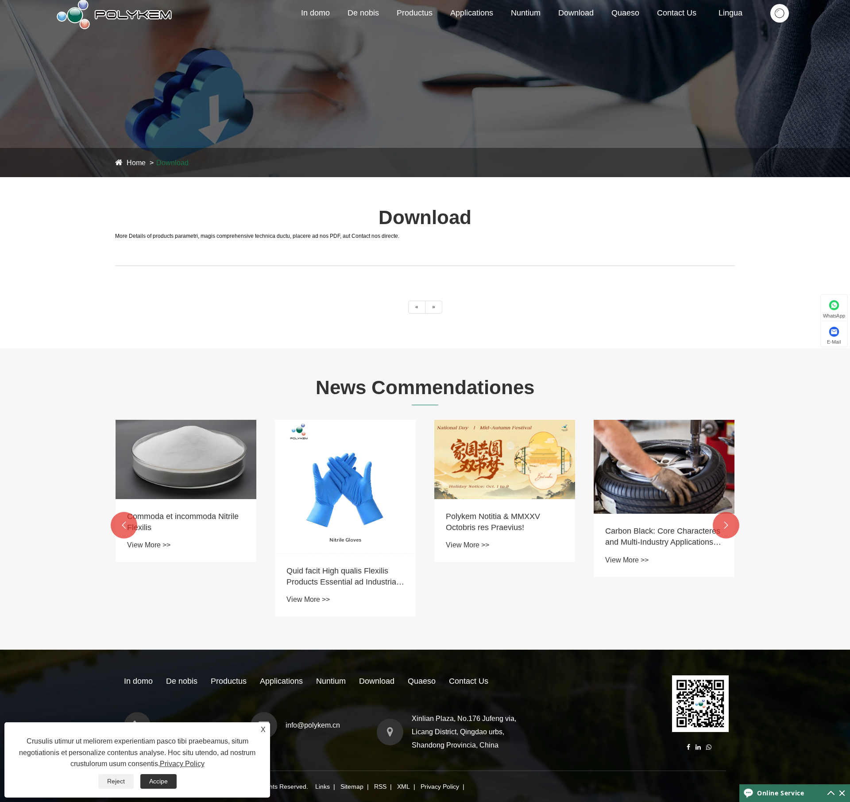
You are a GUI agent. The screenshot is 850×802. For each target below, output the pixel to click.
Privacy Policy (440, 786)
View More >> (148, 599)
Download (576, 12)
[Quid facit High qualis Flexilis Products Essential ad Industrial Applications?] (186, 487)
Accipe (158, 781)
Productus (415, 12)
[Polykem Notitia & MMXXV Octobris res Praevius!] (345, 459)
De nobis (363, 12)
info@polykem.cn (313, 725)
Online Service (780, 793)
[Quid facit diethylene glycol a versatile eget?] (664, 490)
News (522, 30)
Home (136, 163)
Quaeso (625, 12)
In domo (315, 12)
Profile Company (375, 30)
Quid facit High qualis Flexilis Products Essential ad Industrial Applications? (183, 577)
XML (403, 786)
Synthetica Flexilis (427, 30)
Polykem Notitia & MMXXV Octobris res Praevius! (333, 522)
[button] (124, 525)
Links (322, 786)
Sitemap (351, 786)
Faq (543, 27)
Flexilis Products (433, 27)
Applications (471, 12)
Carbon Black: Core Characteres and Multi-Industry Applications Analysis (503, 537)
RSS (380, 786)
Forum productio (383, 27)
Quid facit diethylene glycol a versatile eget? (656, 583)
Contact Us (676, 12)
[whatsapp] (708, 747)
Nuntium (526, 12)
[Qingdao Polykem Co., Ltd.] (115, 4)
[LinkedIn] (698, 747)
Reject (116, 781)
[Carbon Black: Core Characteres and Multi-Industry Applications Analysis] (504, 467)
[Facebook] (688, 747)
